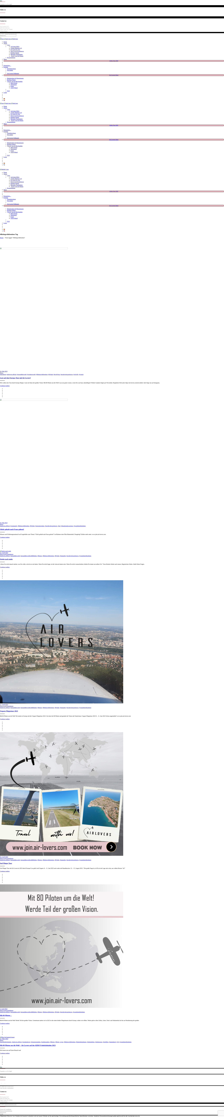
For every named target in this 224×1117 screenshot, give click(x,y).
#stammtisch (112, 1042)
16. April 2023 (4, 857)
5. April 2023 (3, 1009)
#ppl (59, 526)
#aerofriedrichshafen (5, 1042)
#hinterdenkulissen (81, 1042)
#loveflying (57, 374)
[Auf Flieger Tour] (61, 855)
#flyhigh (50, 374)
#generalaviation (39, 526)
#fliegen (39, 556)
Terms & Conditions (5, 1109)
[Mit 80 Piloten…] (61, 1007)
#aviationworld (31, 374)
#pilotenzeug (98, 1042)
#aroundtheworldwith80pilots (28, 556)
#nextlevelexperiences (67, 374)
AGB (1, 1114)
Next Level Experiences (6, 554)
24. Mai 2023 (3, 371)
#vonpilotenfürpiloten (80, 526)
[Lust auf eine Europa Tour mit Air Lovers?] (61, 248)
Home (1, 238)
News (1, 373)
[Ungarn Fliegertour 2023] (61, 703)
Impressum (3, 1112)
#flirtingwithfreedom (42, 374)
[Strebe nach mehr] (5, 551)
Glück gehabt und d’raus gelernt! (12, 529)
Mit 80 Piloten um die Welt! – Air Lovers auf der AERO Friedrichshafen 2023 (28, 1045)
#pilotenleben (90, 1042)
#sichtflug (105, 1042)
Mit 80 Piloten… (6, 1015)
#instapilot (63, 556)
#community (13, 526)
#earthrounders (45, 1042)
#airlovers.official (11, 374)
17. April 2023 (4, 704)
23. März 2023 (4, 1039)
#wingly (81, 374)
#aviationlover (26, 1042)
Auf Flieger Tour (6, 863)
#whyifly (75, 374)
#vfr (118, 1042)
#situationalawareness (67, 526)
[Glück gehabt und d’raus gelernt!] (61, 400)
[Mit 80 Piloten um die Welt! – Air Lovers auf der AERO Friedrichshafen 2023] (7, 1037)
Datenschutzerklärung (6, 1111)
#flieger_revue (59, 1042)
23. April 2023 (4, 552)
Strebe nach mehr (6, 559)
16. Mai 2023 (3, 523)
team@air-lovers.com (11, 34)
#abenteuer (3, 374)
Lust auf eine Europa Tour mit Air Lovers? (15, 378)
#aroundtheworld (21, 374)
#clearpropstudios (36, 1042)
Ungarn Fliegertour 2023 (9, 711)
